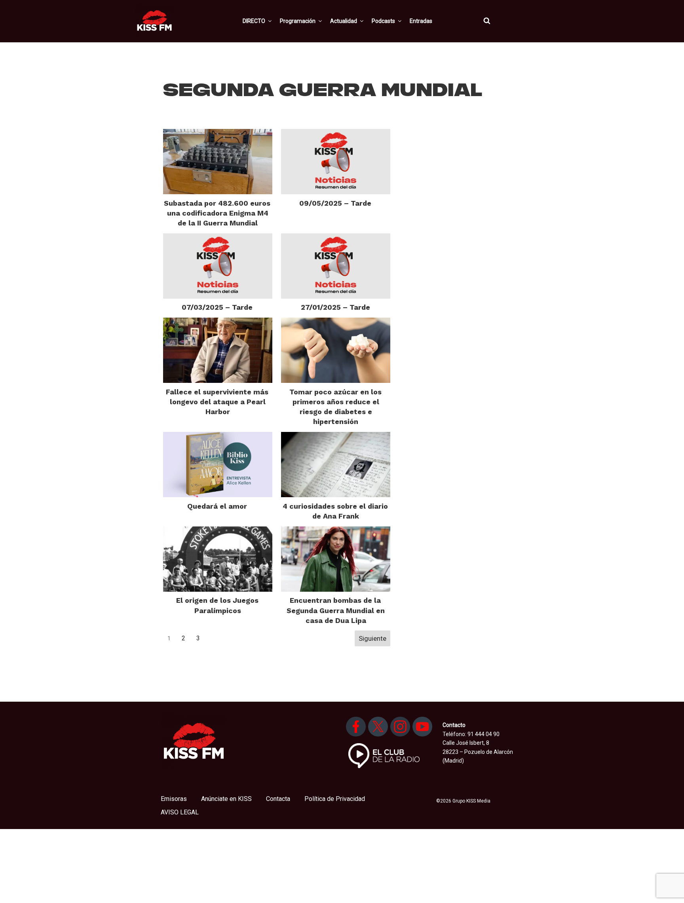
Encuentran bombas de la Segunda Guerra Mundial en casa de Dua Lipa (336, 610)
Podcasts (383, 21)
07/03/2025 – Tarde (217, 307)
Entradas (421, 21)
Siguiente (372, 638)
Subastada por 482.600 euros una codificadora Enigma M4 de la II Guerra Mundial (217, 213)
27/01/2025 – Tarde (335, 307)
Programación (297, 21)
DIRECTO (254, 21)
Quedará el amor (217, 506)
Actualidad (343, 21)
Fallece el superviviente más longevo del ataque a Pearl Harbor (217, 402)
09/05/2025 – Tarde (335, 203)
